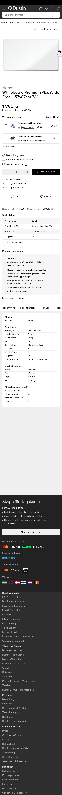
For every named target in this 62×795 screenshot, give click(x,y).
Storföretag (8, 752)
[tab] (10, 307)
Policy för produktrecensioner (18, 636)
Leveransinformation (13, 606)
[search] (56, 15)
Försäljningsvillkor (12, 597)
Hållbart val (8, 744)
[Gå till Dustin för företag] (17, 8)
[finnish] (23, 583)
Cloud (5, 668)
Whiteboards (7, 22)
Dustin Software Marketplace (18, 689)
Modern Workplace (12, 659)
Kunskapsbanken (11, 775)
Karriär (6, 739)
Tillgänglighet (9, 627)
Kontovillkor (8, 614)
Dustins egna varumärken (16, 748)
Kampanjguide (10, 632)
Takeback (7, 685)
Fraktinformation (11, 610)
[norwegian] (11, 583)
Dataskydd (8, 672)
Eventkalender (10, 779)
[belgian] (36, 583)
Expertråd (7, 784)
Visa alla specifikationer (13, 242)
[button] (40, 8)
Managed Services (12, 650)
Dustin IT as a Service (14, 654)
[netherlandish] (30, 583)
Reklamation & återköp (14, 708)
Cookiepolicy (9, 623)
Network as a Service (13, 663)
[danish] (17, 583)
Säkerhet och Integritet (15, 761)
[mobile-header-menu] (4, 8)
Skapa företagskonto (31, 532)
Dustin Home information (15, 721)
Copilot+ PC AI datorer (14, 792)
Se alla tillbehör (52, 117)
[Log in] (52, 8)
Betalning (7, 717)
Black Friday (9, 788)
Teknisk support (11, 712)
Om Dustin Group (11, 735)
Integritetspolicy (11, 619)
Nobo (7, 88)
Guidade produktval (13, 641)
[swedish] (4, 583)
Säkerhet (7, 676)
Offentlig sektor (10, 757)
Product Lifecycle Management (19, 681)
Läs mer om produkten (13, 298)
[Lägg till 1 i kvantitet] (27, 172)
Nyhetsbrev (8, 771)
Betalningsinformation (14, 601)
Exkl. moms (7, 110)
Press (5, 730)
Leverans (7, 703)
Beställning (8, 699)
